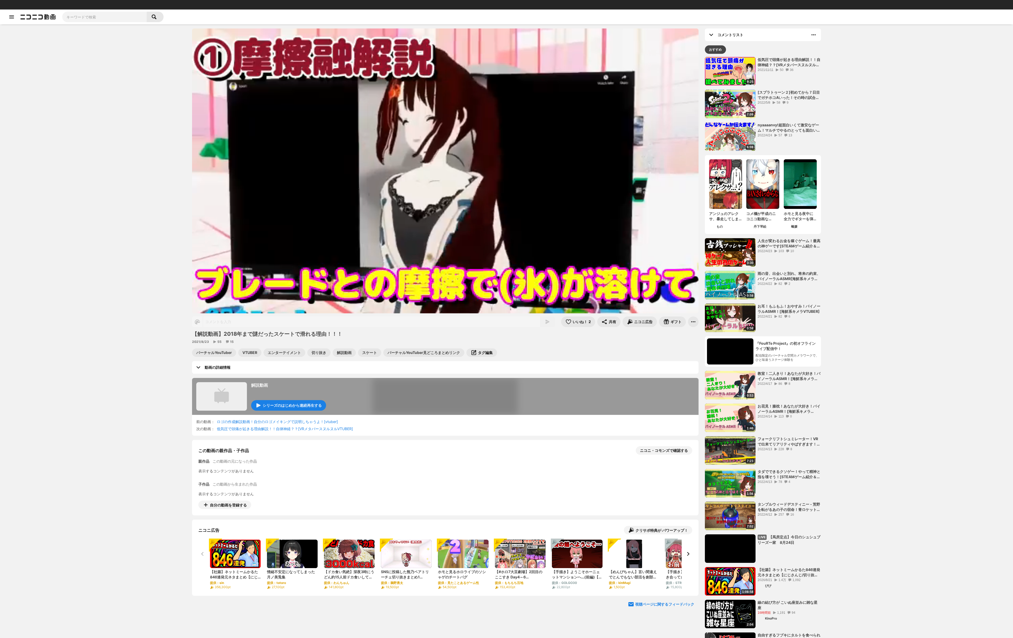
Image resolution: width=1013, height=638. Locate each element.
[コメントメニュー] (813, 35)
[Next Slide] (688, 554)
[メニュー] (693, 321)
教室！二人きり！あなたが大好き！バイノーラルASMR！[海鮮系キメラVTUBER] (789, 376)
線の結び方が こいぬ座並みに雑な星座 (788, 605)
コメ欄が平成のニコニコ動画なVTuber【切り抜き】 (761, 216)
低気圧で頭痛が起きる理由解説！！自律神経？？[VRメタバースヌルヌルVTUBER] (285, 428)
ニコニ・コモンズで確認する (664, 450)
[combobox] (104, 17)
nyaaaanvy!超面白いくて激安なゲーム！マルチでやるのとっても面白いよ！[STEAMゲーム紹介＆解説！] (788, 128)
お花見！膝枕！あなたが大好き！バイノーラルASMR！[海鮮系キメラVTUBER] (789, 409)
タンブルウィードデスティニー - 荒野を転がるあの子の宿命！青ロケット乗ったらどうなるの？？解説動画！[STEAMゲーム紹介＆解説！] (789, 507)
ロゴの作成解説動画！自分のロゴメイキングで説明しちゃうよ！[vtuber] (277, 421)
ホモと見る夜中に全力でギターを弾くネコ (798, 216)
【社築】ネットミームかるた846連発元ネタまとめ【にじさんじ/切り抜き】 (789, 572)
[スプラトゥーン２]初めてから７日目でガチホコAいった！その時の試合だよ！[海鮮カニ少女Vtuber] (789, 95)
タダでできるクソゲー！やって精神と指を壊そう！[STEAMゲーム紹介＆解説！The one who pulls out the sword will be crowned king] (789, 474)
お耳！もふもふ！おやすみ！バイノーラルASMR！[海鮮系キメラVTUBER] (789, 309)
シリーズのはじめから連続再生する (292, 405)
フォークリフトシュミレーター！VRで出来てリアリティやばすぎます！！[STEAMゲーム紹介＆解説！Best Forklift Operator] (789, 441)
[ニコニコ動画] (38, 17)
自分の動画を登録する (228, 505)
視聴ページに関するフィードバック (664, 604)
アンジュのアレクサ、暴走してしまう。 (724, 216)
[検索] (155, 17)
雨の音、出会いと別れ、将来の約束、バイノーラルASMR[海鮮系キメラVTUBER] (789, 276)
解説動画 (259, 385)
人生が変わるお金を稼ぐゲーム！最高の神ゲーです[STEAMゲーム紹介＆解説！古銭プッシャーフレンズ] (789, 243)
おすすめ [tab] (715, 49)
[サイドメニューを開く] (11, 17)
